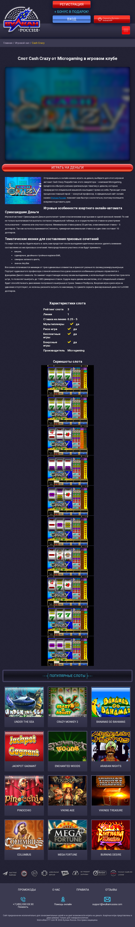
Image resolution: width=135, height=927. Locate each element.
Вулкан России (58, 198)
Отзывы (111, 889)
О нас (56, 889)
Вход (71, 19)
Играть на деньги (67, 168)
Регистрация (72, 4)
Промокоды (27, 889)
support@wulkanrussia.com (107, 904)
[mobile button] (126, 30)
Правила (82, 889)
